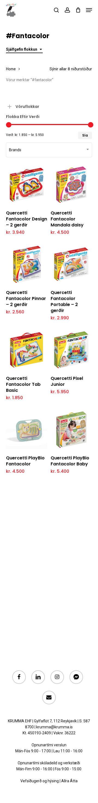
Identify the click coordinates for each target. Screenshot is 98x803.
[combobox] (24, 49)
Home (11, 69)
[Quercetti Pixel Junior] (71, 349)
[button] (89, 10)
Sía (85, 135)
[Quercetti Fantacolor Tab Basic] (26, 349)
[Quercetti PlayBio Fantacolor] (26, 429)
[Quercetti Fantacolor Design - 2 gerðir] (26, 184)
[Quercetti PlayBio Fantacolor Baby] (71, 429)
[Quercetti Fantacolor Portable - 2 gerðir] (71, 264)
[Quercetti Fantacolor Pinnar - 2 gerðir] (26, 264)
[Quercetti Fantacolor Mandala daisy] (71, 184)
